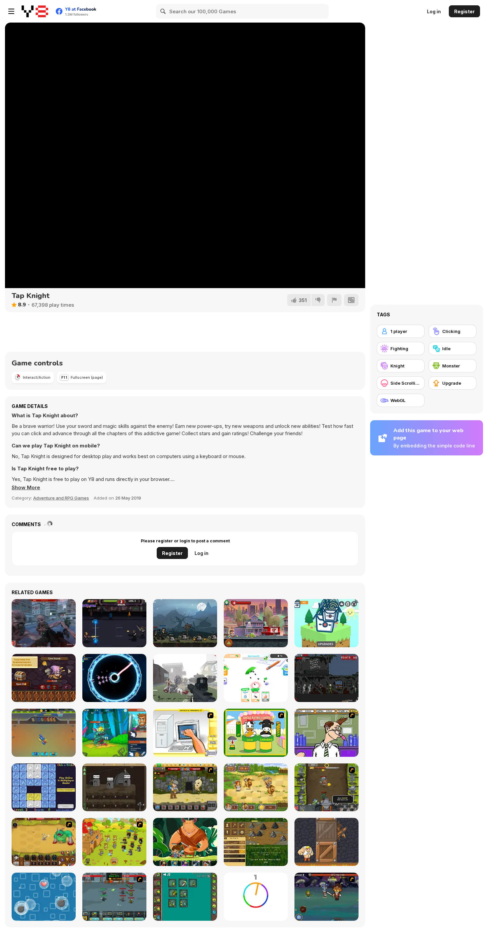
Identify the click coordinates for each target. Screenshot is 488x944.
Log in (434, 11)
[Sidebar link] (11, 11)
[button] (26, 487)
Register (464, 11)
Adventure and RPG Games (61, 498)
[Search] (163, 11)
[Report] (334, 300)
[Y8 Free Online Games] (34, 11)
